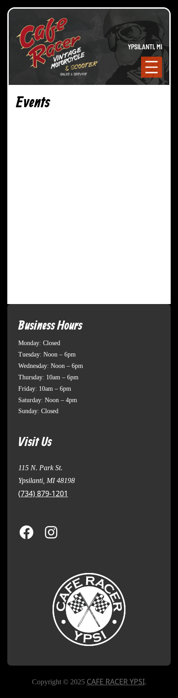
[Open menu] (151, 67)
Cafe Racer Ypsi (116, 682)
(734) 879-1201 (43, 493)
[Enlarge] (115, 583)
